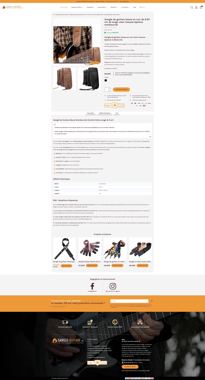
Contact (89, 355)
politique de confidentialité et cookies (138, 306)
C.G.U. (89, 344)
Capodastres (90, 7)
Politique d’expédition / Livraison (97, 346)
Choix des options (92, 265)
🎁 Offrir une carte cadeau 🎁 (131, 341)
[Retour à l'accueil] (13, 7)
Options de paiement (93, 353)
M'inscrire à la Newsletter (152, 301)
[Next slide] (97, 63)
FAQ (117, 113)
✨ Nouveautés (64, 7)
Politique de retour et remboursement (98, 348)
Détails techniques (104, 113)
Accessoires (124, 7)
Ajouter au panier (121, 89)
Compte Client (128, 370)
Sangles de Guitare (76, 7)
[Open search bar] (192, 7)
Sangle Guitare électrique (129, 348)
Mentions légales (92, 339)
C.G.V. (88, 341)
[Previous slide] (92, 63)
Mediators (113, 7)
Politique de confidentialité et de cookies (99, 350)
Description (90, 113)
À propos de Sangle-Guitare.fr (96, 357)
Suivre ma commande (139, 370)
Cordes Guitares (134, 354)
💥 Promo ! (142, 7)
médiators (143, 354)
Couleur (107, 77)
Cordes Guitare (101, 7)
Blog (134, 7)
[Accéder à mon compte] (196, 7)
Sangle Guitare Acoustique (136, 350)
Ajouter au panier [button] (66, 265)
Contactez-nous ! (130, 366)
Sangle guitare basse (62, 14)
